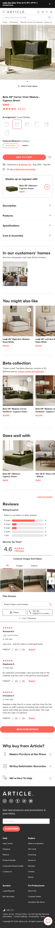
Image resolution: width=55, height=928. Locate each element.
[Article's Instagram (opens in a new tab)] (5, 801)
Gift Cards (32, 849)
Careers (31, 872)
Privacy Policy (21, 914)
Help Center (8, 843)
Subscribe (12, 829)
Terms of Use (8, 914)
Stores (31, 877)
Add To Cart (24, 157)
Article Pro (32, 891)
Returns (6, 855)
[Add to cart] (47, 187)
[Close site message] (49, 4)
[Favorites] (47, 12)
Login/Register (9, 891)
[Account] (43, 12)
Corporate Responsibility (13, 866)
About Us (32, 860)
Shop (43, 916)
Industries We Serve (36, 902)
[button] (38, 12)
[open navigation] (5, 12)
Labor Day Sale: (9, 3)
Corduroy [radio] (10, 145)
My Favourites (8, 897)
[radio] (7, 124)
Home (5, 22)
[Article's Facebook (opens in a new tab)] (18, 801)
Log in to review (44, 497)
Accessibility (34, 916)
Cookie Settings (20, 916)
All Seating (14, 22)
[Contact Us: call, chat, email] (38, 12)
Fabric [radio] (25, 145)
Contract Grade (34, 897)
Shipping (6, 849)
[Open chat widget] (48, 921)
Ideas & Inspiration (36, 843)
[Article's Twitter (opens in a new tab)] (24, 801)
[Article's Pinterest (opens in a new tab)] (11, 801)
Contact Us (7, 872)
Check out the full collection (31, 372)
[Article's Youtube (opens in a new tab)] (31, 801)
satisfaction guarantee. (25, 169)
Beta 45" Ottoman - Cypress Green (28, 187)
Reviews (31, 866)
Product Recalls (9, 860)
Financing (32, 855)
